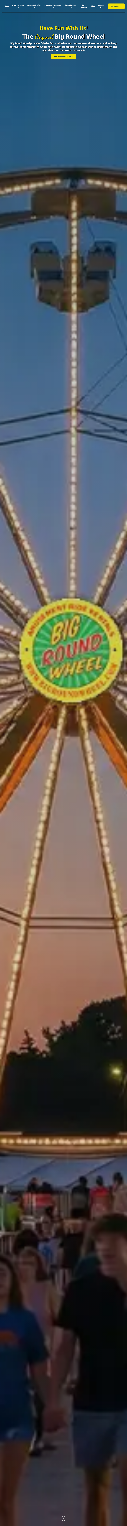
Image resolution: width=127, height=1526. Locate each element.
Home (7, 6)
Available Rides (18, 5)
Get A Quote (115, 6)
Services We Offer (34, 5)
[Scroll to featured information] (63, 1518)
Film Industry (84, 6)
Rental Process (70, 5)
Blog (93, 6)
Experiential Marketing (53, 5)
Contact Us (101, 6)
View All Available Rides (62, 56)
